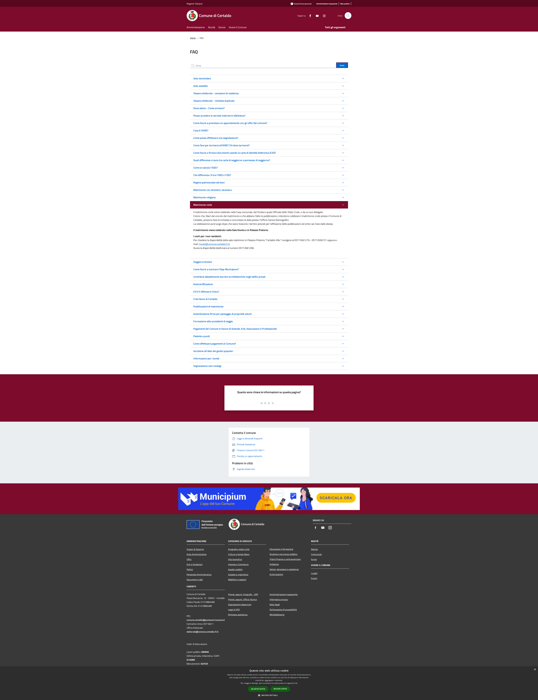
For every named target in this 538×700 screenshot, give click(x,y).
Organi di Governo (195, 549)
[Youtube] (316, 15)
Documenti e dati (195, 579)
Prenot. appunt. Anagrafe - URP (243, 594)
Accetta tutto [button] (258, 689)
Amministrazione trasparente (284, 594)
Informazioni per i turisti (206, 358)
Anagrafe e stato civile (238, 549)
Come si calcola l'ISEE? (205, 168)
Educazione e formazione (281, 549)
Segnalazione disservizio (239, 604)
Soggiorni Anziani (202, 262)
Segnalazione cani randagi (207, 366)
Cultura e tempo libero (238, 554)
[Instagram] (323, 15)
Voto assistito (200, 86)
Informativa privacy (279, 599)
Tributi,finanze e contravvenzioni (285, 559)
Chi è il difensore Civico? (206, 291)
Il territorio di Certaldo (205, 299)
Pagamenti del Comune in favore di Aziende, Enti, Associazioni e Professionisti (235, 329)
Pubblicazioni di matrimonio (208, 306)
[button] (269, 695)
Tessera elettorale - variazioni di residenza (216, 93)
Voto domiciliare (202, 78)
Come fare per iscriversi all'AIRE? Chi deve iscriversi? (221, 145)
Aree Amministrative (197, 554)
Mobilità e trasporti (237, 579)
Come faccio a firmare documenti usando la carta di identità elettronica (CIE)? (234, 153)
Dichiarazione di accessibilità (283, 609)
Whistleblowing (277, 614)
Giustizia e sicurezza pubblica (283, 554)
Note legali (275, 604)
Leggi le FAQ (234, 609)
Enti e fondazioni (195, 564)
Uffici (189, 559)
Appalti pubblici (235, 569)
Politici (190, 569)
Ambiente (274, 564)
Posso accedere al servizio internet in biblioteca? (219, 116)
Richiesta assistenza (237, 614)
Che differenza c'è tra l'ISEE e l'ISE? (212, 175)
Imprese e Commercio (238, 564)
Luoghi (314, 573)
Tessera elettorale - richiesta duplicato (214, 101)
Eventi (314, 578)
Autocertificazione (203, 284)
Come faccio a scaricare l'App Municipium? (216, 269)
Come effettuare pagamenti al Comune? (214, 344)
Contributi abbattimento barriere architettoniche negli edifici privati (229, 277)
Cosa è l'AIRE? (200, 130)
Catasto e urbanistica (238, 574)
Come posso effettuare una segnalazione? (215, 138)
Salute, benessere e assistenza (284, 569)
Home (193, 38)
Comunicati (316, 554)
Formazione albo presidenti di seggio (213, 321)
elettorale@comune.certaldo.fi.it (202, 631)
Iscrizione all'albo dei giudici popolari (213, 351)
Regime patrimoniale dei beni (209, 182)
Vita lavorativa (235, 559)
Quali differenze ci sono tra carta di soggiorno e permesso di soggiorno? (231, 160)
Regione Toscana (194, 3)
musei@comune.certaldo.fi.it (214, 244)
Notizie (314, 549)
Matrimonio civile (202, 205)
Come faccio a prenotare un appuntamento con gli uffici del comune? (230, 123)
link (295, 683)
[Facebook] (309, 15)
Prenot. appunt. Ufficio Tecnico (242, 599)
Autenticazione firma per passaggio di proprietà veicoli (222, 314)
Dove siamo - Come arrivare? (209, 108)
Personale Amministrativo (199, 574)
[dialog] (269, 683)
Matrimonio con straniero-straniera (212, 190)
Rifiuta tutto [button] (280, 689)
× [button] (535, 669)
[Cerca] (348, 15)
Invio (342, 65)
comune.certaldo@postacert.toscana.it (206, 620)
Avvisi (314, 559)
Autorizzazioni (276, 574)
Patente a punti (201, 336)
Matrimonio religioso (204, 197)
